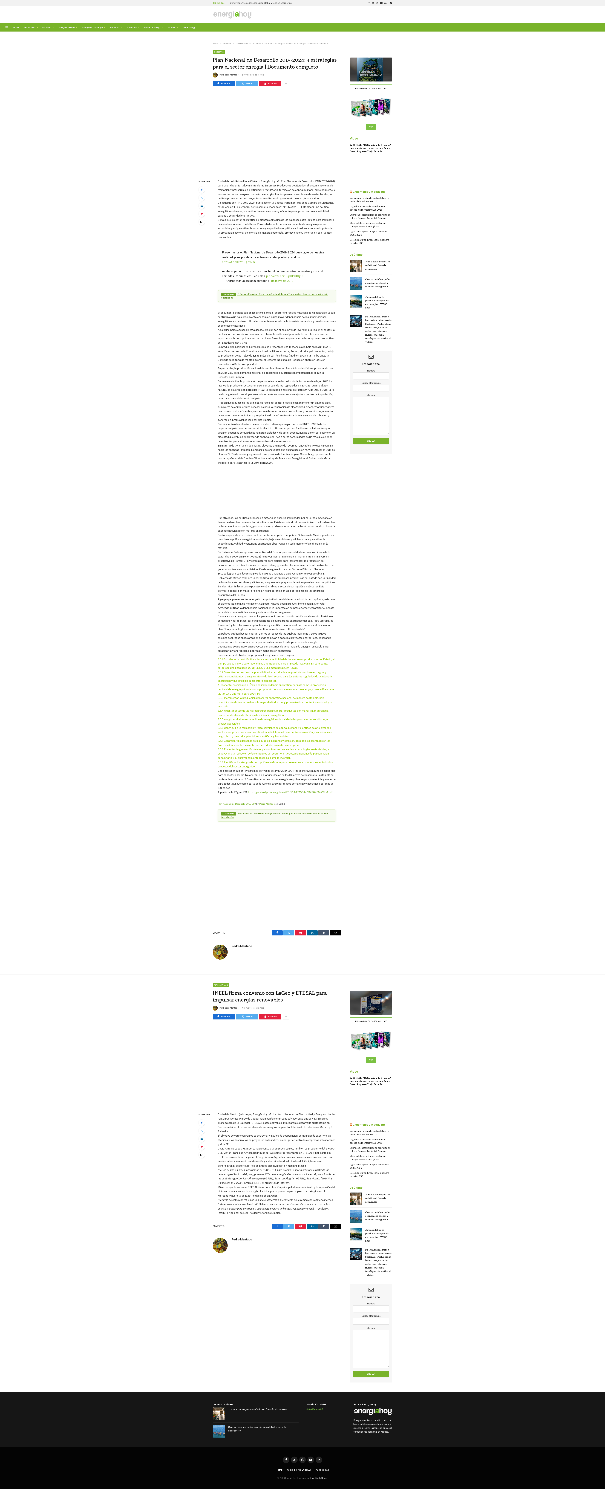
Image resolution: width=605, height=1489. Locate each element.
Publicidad (322, 1470)
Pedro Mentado (231, 75)
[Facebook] (202, 190)
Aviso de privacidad (299, 1470)
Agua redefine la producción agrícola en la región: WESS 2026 (377, 302)
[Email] (202, 222)
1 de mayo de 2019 (281, 280)
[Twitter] (202, 198)
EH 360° (172, 27)
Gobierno (219, 52)
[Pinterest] (202, 214)
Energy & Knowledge (92, 27)
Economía (132, 27)
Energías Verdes (67, 27)
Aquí (371, 127)
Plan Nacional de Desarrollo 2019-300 (237, 804)
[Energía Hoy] (232, 14)
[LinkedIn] (202, 206)
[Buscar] (391, 3)
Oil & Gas (46, 27)
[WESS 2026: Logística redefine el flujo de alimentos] (356, 266)
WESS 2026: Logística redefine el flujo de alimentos (377, 265)
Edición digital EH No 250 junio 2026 (371, 88)
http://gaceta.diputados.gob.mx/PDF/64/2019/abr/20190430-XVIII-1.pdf (290, 792)
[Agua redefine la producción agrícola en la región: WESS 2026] (356, 301)
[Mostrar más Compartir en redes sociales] (286, 83)
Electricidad (29, 27)
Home (16, 27)
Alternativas (221, 985)
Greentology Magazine (369, 191)
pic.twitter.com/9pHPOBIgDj (284, 276)
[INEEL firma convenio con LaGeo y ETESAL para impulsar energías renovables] (277, 1065)
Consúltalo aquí (314, 1409)
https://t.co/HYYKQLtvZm (238, 262)
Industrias (115, 27)
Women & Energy (152, 27)
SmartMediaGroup (318, 1478)
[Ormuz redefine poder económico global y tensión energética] (356, 283)
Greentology (189, 27)
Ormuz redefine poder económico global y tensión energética (377, 283)
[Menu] (7, 27)
